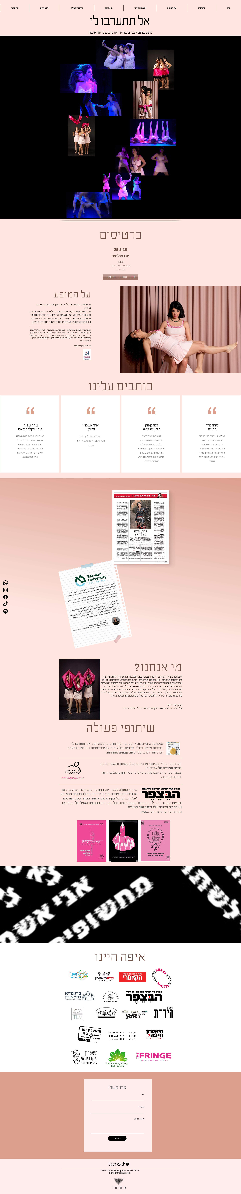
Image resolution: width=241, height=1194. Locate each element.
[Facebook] (6, 597)
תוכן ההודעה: (139, 1119)
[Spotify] (6, 611)
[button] (167, 172)
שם (142, 1094)
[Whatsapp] (6, 583)
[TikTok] (6, 604)
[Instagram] (6, 590)
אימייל (141, 1107)
